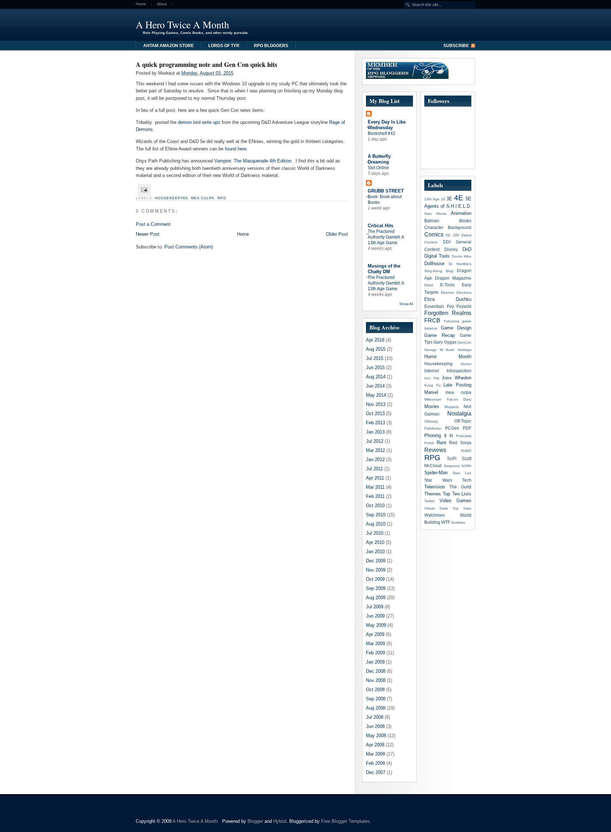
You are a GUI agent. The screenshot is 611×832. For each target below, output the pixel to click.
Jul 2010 (374, 533)
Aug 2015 (375, 349)
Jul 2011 (374, 468)
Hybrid (279, 821)
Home (141, 4)
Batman (431, 220)
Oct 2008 (375, 689)
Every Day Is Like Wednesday (387, 124)
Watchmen (434, 515)
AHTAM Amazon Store (168, 45)
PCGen (452, 428)
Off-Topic (462, 421)
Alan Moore (435, 214)
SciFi (451, 458)
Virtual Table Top (441, 508)
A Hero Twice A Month (182, 24)
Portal (429, 443)
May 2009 (376, 625)
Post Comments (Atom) (188, 246)
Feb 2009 (375, 652)
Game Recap (439, 335)
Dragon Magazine (453, 278)
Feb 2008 (375, 763)
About (162, 4)
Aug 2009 (375, 597)
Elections (463, 292)
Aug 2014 (375, 376)
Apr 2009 (375, 634)
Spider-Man (436, 472)
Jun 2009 (375, 616)
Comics (433, 234)
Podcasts (463, 436)
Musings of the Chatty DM (384, 268)
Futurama (451, 321)
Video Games (455, 500)
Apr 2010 (375, 542)
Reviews (435, 450)
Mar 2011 (375, 487)
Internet (431, 370)
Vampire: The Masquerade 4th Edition (252, 160)
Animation (461, 213)
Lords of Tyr (223, 45)
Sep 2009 (375, 588)
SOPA (466, 466)
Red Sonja (460, 442)
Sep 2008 (375, 698)
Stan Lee (462, 473)
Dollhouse (434, 263)
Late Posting (457, 385)
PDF (467, 428)
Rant (441, 442)
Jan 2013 (375, 432)
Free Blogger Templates (345, 821)
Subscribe (456, 45)
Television (434, 486)
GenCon (464, 342)
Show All (406, 304)
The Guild (460, 486)
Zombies (458, 522)
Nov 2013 (375, 404)
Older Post (337, 234)
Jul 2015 (374, 358)
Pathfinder (432, 428)
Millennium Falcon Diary (447, 399)
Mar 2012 (375, 450)
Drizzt (428, 285)
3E (449, 198)
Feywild (463, 306)
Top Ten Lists (457, 494)
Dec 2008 (375, 671)
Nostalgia (459, 414)
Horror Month (447, 356)
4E (458, 198)
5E (468, 198)
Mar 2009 (375, 643)
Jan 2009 (375, 662)
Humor (466, 364)
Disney (451, 249)
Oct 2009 (375, 579)
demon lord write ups (199, 122)
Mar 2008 (375, 754)
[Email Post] (143, 189)
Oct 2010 (375, 505)
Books (465, 220)
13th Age (432, 199)
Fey (450, 306)
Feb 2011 (375, 496)
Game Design (456, 328)
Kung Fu (432, 385)
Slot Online (378, 167)
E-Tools (447, 284)
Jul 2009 (374, 606)
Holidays (464, 350)
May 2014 (376, 395)
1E (443, 199)
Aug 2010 (375, 524)
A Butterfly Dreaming (379, 159)
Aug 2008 (375, 708)
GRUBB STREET (386, 191)
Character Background (447, 227)
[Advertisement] (388, 23)
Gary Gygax (444, 342)
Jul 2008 (374, 717)
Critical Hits (380, 225)
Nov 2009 (375, 570)
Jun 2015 (375, 367)
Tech (466, 480)
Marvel (431, 392)
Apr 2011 (375, 478)
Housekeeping (171, 198)
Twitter (429, 501)
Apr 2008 (375, 744)
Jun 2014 (375, 386)
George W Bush (439, 350)
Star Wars (438, 480)
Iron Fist (431, 378)
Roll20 (466, 451)
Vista (467, 508)
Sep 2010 (375, 514)
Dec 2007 (375, 772)
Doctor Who (461, 256)
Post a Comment (153, 224)
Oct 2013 (375, 413)
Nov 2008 (375, 680)
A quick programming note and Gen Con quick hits (206, 64)
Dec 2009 (375, 560)
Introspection (459, 370)
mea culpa (202, 198)
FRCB (432, 320)
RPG (221, 198)
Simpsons (452, 466)
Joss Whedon (456, 377)
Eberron (447, 292)
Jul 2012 (374, 441)
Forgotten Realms (447, 313)
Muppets (451, 407)
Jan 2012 (375, 459)
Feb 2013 (375, 422)
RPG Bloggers (271, 45)
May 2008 (376, 735)
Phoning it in (438, 435)
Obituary (431, 421)
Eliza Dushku (447, 299)
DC (448, 235)
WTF (445, 522)
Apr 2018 (375, 340)
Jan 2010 (375, 551)
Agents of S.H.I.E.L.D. (447, 206)
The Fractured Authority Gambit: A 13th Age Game (386, 237)
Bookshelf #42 (381, 133)
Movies (431, 406)
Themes (432, 494)
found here (235, 148)
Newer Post (147, 234)
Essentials (434, 306)
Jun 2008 (375, 726)
